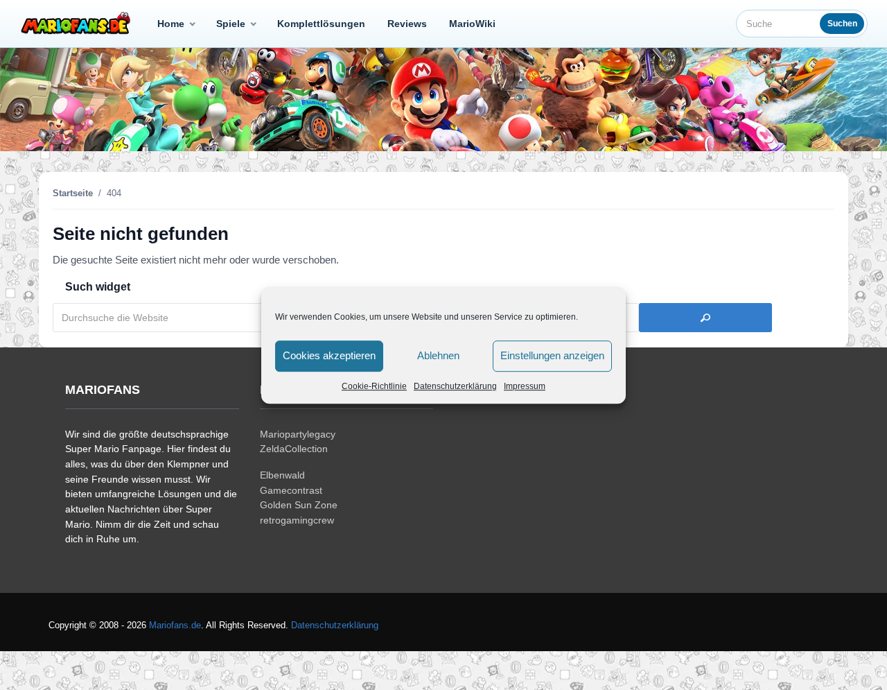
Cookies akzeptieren (329, 355)
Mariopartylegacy (297, 434)
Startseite (73, 193)
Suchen (842, 23)
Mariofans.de (175, 625)
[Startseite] (78, 23)
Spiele (230, 23)
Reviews (407, 23)
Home (170, 23)
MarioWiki (472, 23)
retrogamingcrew (297, 520)
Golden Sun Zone (298, 504)
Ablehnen (438, 355)
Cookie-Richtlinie (374, 386)
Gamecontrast (291, 490)
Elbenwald (282, 475)
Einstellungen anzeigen (552, 355)
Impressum (524, 386)
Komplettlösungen (321, 23)
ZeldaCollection (294, 448)
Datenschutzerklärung (455, 386)
